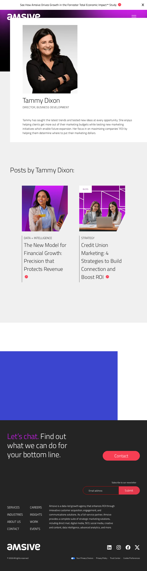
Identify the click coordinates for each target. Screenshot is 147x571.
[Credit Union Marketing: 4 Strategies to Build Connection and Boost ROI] (102, 208)
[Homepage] (22, 17)
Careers (36, 507)
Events (35, 528)
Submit (50, 415)
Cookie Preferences (131, 558)
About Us (14, 521)
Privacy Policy (101, 558)
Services (13, 507)
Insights (36, 514)
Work (34, 521)
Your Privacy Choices (84, 558)
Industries (15, 514)
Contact (121, 456)
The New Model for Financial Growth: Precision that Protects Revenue (45, 257)
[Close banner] (142, 4)
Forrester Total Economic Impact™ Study (92, 5)
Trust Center (115, 558)
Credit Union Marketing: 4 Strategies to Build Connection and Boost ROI (101, 261)
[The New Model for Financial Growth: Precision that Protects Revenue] (45, 208)
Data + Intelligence (38, 237)
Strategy (87, 237)
